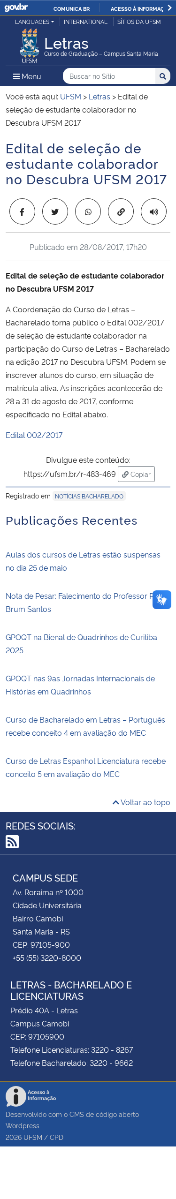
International (85, 21)
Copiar (142, 473)
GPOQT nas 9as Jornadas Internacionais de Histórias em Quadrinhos (80, 684)
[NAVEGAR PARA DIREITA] (170, 8)
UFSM (32, 1136)
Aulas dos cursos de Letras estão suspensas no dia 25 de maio (83, 561)
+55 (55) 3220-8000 (47, 957)
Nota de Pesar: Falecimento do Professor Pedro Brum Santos (88, 602)
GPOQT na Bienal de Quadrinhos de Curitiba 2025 (81, 643)
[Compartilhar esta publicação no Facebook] (22, 211)
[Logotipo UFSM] (29, 43)
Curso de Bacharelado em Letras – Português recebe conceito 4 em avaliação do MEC (85, 726)
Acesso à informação (141, 8)
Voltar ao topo (144, 802)
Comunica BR (72, 8)
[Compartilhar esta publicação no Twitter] (55, 211)
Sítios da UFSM (139, 21)
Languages (32, 21)
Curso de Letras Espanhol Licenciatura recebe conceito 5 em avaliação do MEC (86, 767)
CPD (56, 1136)
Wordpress (22, 1125)
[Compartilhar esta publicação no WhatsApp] (88, 211)
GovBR (16, 7)
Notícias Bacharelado (89, 496)
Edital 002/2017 (34, 435)
